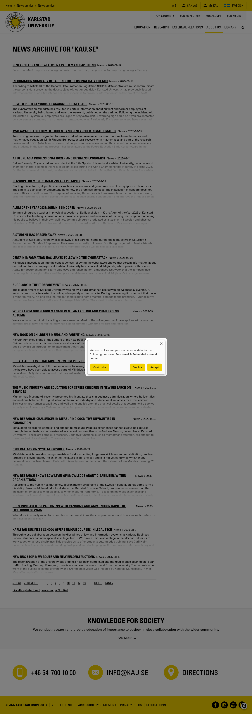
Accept (154, 367)
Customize (99, 367)
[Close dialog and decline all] (161, 342)
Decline (137, 367)
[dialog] (126, 357)
